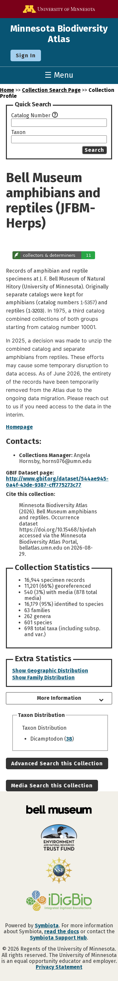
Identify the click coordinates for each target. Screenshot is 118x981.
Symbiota (47, 925)
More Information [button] (59, 698)
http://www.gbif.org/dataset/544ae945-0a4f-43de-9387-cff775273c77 (57, 482)
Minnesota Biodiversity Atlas (59, 33)
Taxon (18, 132)
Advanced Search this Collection (57, 763)
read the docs (61, 931)
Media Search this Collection (52, 785)
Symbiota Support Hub (58, 938)
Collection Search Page (51, 90)
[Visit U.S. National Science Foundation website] (59, 871)
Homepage (19, 427)
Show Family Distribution (43, 677)
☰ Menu (59, 75)
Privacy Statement (59, 967)
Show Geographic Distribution (50, 671)
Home (7, 90)
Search (94, 150)
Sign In (26, 55)
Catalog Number (30, 116)
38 (69, 739)
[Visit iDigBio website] (59, 901)
